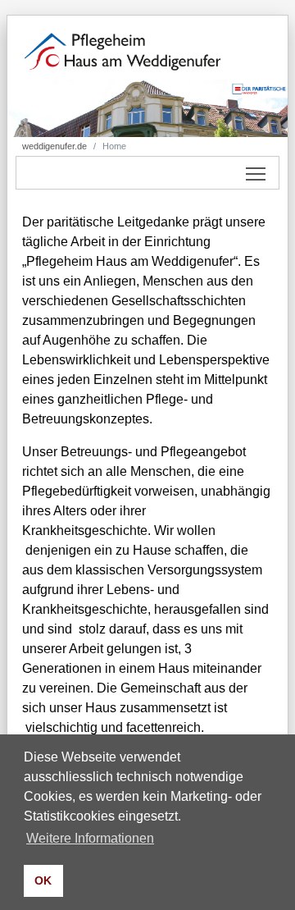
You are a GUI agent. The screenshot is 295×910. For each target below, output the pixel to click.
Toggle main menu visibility (256, 173)
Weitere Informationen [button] (90, 838)
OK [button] (43, 880)
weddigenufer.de (54, 146)
